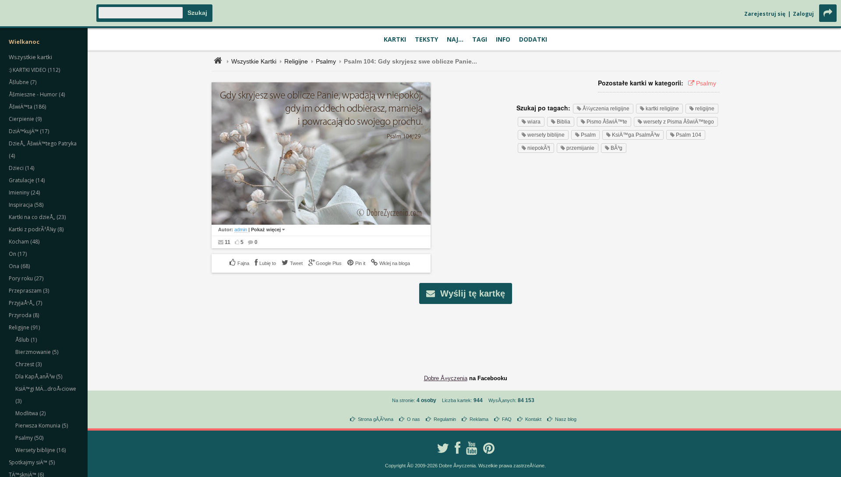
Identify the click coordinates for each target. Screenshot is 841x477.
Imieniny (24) (24, 192)
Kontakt (533, 419)
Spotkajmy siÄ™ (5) (32, 462)
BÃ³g (615, 148)
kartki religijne (661, 109)
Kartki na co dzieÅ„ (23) (37, 217)
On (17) (18, 254)
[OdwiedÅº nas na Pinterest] (489, 448)
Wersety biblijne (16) (40, 450)
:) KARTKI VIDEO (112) (34, 70)
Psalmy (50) (29, 438)
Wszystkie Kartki (253, 61)
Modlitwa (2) (30, 413)
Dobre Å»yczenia (445, 378)
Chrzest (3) (28, 364)
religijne (704, 109)
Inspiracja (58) (26, 204)
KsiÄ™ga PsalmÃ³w (635, 135)
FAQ (507, 419)
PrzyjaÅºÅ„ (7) (25, 303)
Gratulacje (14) (27, 180)
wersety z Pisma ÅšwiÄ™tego (678, 122)
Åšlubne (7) (22, 82)
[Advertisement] (465, 332)
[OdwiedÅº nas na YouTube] (472, 448)
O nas (413, 419)
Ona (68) (19, 266)
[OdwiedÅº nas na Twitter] (443, 448)
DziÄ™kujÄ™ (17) (29, 131)
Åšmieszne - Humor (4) (37, 94)
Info (503, 39)
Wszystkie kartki (30, 57)
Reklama (479, 419)
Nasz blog (565, 419)
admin (240, 229)
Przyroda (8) (24, 315)
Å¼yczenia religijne (605, 109)
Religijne (296, 61)
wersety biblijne (545, 135)
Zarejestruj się (764, 14)
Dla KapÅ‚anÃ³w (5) (38, 376)
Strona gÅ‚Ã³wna (375, 419)
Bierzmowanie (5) (36, 352)
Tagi (479, 39)
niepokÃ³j (538, 148)
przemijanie (579, 148)
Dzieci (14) (21, 168)
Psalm (588, 135)
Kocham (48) (24, 241)
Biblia (562, 122)
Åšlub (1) (26, 339)
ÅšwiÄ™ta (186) (27, 106)
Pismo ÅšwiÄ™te (606, 122)
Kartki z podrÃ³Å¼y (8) (36, 229)
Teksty (426, 39)
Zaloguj (803, 14)
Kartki (395, 39)
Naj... (455, 39)
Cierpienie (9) (25, 119)
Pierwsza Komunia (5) (41, 425)
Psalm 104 (688, 135)
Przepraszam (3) (29, 290)
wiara (533, 122)
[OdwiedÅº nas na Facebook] (457, 448)
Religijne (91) (24, 327)
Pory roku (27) (26, 278)
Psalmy (326, 61)
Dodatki (533, 39)
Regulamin (445, 419)
